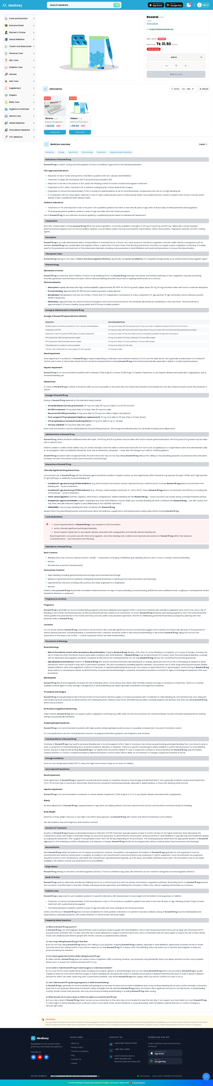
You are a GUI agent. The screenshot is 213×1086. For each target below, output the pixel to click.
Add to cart (176, 74)
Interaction (101, 152)
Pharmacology (87, 152)
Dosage (61, 152)
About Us (75, 1043)
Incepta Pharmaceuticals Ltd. (161, 29)
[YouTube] (39, 1057)
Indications (50, 152)
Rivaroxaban (152, 23)
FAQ (73, 1055)
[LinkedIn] (46, 1057)
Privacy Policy (77, 1047)
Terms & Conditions (80, 1051)
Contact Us (76, 1059)
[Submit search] (116, 4)
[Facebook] (33, 1057)
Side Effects (73, 152)
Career (74, 1063)
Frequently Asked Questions (121, 152)
